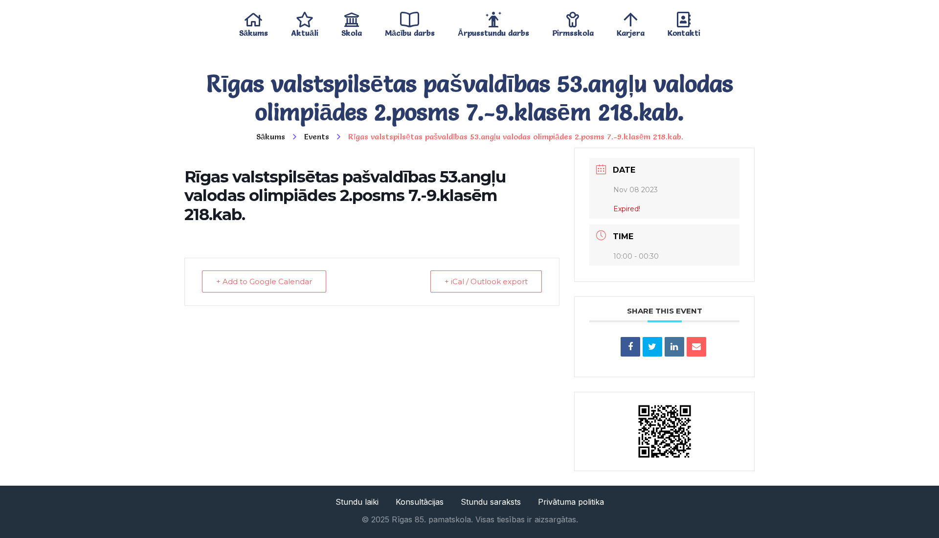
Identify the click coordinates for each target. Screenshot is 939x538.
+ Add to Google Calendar (264, 281)
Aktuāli (304, 30)
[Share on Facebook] (630, 347)
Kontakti (684, 30)
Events (316, 136)
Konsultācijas (420, 502)
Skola (351, 30)
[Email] (696, 347)
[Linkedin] (674, 347)
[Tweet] (652, 347)
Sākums (253, 30)
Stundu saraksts (491, 502)
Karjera (631, 30)
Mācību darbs (410, 30)
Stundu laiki (357, 502)
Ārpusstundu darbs (493, 30)
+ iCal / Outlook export (486, 281)
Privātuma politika (571, 502)
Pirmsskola (573, 30)
